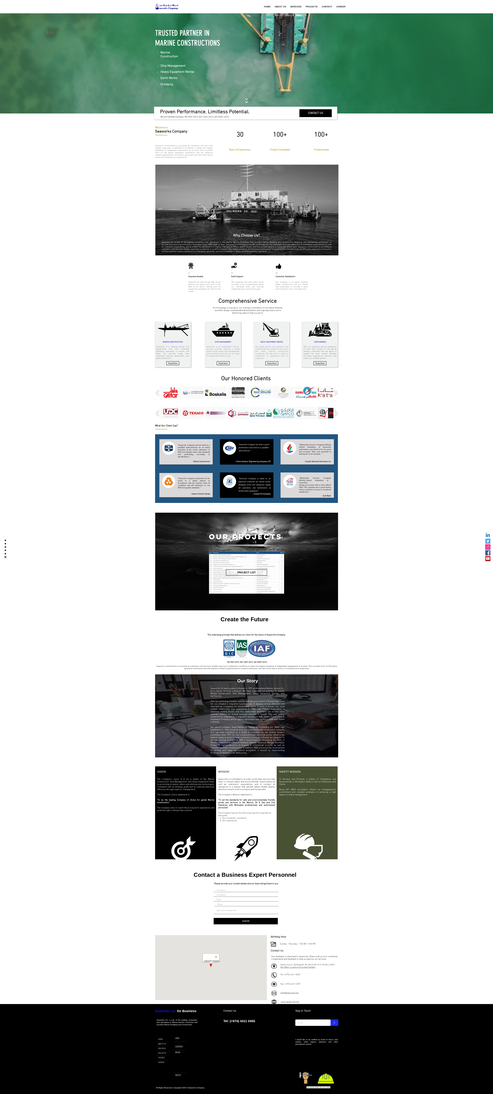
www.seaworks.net (289, 1002)
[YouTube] (487, 558)
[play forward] (336, 392)
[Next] (479, 63)
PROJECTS (162, 1053)
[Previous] (14, 63)
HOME (160, 1039)
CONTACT (161, 1058)
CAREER (161, 1062)
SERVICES (162, 1048)
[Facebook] (487, 552)
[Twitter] (487, 541)
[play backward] (157, 392)
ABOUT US (162, 1044)
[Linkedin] (487, 535)
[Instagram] (487, 547)
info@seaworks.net (289, 993)
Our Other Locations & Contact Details (297, 967)
